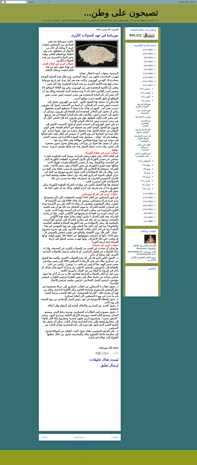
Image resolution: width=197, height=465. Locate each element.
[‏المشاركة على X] (102, 353)
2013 (150, 205)
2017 (150, 85)
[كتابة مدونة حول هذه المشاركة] (104, 353)
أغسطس (146, 161)
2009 (150, 221)
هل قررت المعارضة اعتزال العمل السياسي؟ (142, 138)
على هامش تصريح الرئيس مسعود (143, 130)
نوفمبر (147, 93)
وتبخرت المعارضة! (143, 117)
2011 (150, 213)
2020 (150, 73)
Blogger (88, 460)
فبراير (147, 184)
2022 (150, 65)
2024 (150, 57)
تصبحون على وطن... (121, 13)
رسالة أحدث (114, 437)
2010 (150, 217)
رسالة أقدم (44, 437)
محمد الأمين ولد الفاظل (143, 245)
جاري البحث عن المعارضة (144, 111)
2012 (150, 209)
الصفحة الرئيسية (80, 437)
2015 (150, 197)
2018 (150, 81)
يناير (148, 188)
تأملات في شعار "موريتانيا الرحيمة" (144, 147)
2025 (150, 54)
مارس (147, 181)
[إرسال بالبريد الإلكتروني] (107, 353)
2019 (150, 77)
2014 (150, 201)
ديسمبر (147, 89)
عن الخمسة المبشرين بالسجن (146, 123)
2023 (150, 61)
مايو (148, 173)
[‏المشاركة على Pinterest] (96, 353)
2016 (150, 193)
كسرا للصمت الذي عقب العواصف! (143, 154)
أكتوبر (147, 96)
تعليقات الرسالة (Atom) (76, 444)
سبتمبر (147, 100)
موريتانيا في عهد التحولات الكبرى (143, 105)
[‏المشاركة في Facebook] (99, 353)
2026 (150, 50)
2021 (150, 69)
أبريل (147, 176)
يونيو (148, 169)
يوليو (148, 165)
